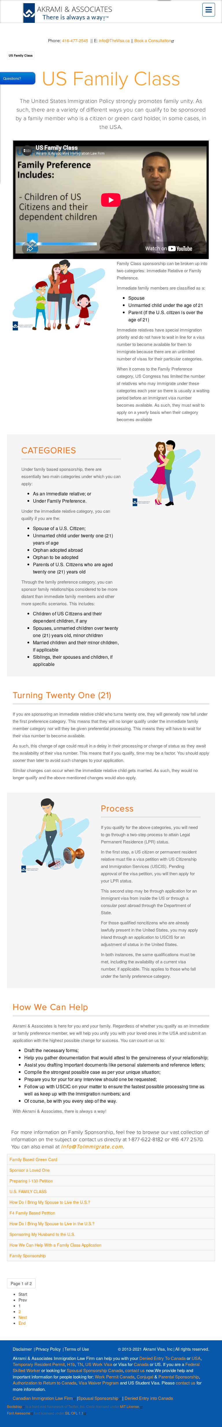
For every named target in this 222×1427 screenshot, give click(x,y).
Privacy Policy (48, 1349)
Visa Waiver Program (99, 1383)
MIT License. (130, 1406)
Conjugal (145, 1377)
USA (196, 1358)
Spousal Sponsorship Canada (95, 1370)
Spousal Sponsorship (98, 1398)
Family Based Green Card (33, 1159)
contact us (135, 1370)
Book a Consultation (152, 40)
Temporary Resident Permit (39, 1364)
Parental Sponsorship (178, 1377)
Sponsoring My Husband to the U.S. (42, 1234)
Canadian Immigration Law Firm (43, 1398)
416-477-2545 (75, 40)
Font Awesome (18, 1413)
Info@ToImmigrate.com (92, 1147)
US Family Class (21, 55)
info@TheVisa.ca (114, 40)
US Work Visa (98, 1364)
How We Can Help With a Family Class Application (55, 1245)
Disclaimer (22, 1349)
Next (22, 1317)
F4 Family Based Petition (32, 1213)
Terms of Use (76, 1349)
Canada (141, 1364)
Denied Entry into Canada (149, 1398)
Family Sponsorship (28, 1255)
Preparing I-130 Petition (31, 1181)
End (22, 1323)
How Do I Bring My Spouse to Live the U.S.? (50, 1202)
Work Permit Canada (114, 1377)
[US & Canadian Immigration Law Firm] (68, 13)
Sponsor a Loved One (30, 1170)
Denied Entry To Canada (162, 1358)
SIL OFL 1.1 (74, 1413)
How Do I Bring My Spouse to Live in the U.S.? (52, 1223)
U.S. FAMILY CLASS (28, 1191)
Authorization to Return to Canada (44, 1383)
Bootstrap (14, 1406)
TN (80, 1364)
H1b (71, 1364)
